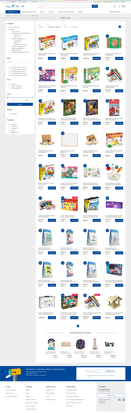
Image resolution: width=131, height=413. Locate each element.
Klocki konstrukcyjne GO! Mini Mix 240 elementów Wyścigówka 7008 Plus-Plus (114, 281)
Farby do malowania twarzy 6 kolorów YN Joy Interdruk (50, 352)
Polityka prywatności (31, 399)
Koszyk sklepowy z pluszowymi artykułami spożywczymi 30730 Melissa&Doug (113, 184)
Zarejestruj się (49, 390)
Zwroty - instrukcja (30, 406)
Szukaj (95, 6)
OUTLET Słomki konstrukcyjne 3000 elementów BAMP (92, 313)
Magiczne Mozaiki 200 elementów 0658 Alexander (113, 151)
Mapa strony (69, 406)
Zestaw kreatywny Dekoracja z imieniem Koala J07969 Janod (90, 184)
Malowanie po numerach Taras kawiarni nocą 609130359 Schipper (92, 119)
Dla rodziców (12, 1)
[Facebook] (123, 400)
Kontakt (123, 1)
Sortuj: (48, 24)
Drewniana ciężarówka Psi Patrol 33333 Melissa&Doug (46, 216)
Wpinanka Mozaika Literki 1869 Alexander (91, 86)
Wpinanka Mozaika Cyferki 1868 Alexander (69, 86)
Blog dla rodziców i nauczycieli (66, 12)
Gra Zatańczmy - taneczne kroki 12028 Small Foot (65, 352)
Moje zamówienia (50, 393)
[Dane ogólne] (114, 6)
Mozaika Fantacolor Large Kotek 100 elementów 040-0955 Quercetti (47, 119)
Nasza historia (9, 393)
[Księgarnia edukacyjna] (119, 400)
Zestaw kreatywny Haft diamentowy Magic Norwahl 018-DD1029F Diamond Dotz (91, 281)
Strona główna (9, 15)
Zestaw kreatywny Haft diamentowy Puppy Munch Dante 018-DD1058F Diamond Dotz (46, 281)
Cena (8, 94)
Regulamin (28, 396)
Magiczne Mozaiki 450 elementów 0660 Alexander (46, 54)
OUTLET (80, 12)
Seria (8, 80)
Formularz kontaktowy (11, 396)
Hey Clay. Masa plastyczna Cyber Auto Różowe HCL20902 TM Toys (113, 216)
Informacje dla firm (71, 393)
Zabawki (15, 15)
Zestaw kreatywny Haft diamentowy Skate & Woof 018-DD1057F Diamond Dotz (91, 248)
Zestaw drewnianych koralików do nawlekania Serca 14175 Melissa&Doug (46, 86)
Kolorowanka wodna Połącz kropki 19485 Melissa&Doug (113, 119)
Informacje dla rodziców (72, 396)
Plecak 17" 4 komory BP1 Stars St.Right (80, 352)
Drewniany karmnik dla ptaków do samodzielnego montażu (114, 313)
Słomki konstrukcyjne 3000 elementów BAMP (112, 86)
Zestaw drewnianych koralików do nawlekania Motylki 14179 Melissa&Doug (69, 184)
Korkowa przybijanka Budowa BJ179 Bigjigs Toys (45, 151)
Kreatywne (27, 15)
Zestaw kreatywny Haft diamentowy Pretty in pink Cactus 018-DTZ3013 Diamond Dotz (69, 248)
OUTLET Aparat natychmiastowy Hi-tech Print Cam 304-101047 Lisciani (69, 313)
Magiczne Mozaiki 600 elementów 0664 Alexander (69, 54)
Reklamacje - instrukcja (32, 402)
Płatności (28, 393)
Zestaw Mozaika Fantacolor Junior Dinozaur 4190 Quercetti (91, 54)
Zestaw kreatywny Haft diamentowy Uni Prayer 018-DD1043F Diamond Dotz (112, 248)
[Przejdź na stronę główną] (15, 6)
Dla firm (35, 1)
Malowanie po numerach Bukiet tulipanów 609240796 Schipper (69, 119)
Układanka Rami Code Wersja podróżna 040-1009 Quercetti (90, 216)
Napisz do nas (111, 395)
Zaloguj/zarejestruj (114, 11)
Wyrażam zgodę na (101, 376)
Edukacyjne (21, 15)
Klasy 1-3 (42, 12)
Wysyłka (28, 390)
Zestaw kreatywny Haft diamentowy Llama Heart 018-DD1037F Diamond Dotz (45, 248)
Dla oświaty (24, 1)
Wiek (8, 58)
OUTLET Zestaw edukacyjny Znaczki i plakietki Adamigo (67, 216)
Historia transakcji (50, 399)
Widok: (39, 24)
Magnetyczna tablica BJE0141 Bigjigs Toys (68, 151)
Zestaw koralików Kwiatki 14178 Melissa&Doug (113, 54)
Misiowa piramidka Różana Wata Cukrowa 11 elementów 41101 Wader (94, 352)
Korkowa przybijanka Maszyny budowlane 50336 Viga (90, 151)
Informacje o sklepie (11, 390)
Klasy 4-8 (51, 12)
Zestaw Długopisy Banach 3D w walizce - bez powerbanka (46, 313)
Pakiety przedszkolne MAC (29, 12)
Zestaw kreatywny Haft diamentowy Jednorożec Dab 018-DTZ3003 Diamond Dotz (69, 281)
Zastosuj (20, 104)
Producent (10, 120)
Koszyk (47, 396)
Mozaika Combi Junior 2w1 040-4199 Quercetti (46, 184)
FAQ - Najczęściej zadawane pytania (75, 399)
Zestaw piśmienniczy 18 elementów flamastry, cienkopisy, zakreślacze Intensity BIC (109, 352)
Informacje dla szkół (71, 390)
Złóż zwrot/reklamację (31, 409)
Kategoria (10, 23)
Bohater (9, 109)
